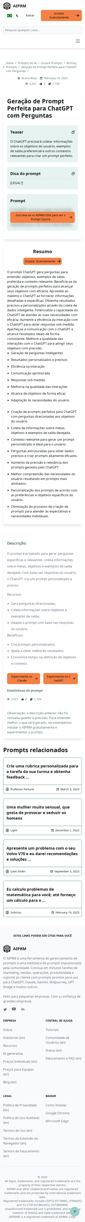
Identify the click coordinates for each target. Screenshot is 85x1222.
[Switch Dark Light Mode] (17, 15)
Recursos (10, 1045)
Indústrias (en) (14, 1037)
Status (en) (54, 1050)
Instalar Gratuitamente (59, 15)
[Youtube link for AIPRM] (14, 1010)
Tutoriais (52, 1030)
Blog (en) (9, 1082)
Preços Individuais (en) (20, 1061)
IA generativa (13, 1053)
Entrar (30, 15)
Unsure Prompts (52, 63)
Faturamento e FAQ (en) (63, 1058)
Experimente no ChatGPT (59, 678)
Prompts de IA (27, 63)
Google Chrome (57, 1113)
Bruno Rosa (29, 78)
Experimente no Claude (21, 678)
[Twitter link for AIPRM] (5, 1009)
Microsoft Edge (57, 1121)
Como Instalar (56, 1105)
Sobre (7, 1030)
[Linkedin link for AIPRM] (23, 1010)
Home (10, 63)
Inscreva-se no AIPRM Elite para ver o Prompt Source (40, 217)
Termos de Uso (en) (17, 1130)
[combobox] (42, 30)
